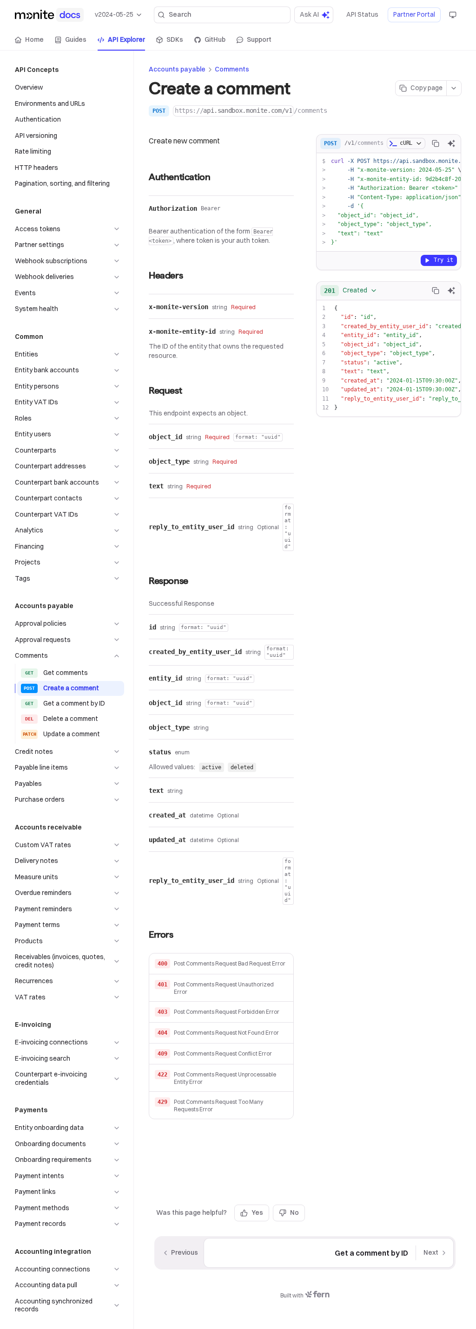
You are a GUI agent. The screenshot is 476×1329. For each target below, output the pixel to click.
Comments (232, 69)
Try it (443, 260)
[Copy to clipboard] (435, 143)
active (211, 767)
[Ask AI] (451, 143)
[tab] (29, 40)
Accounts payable (177, 69)
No (294, 1212)
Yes (257, 1212)
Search (180, 14)
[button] (221, 963)
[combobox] (350, 290)
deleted (242, 767)
